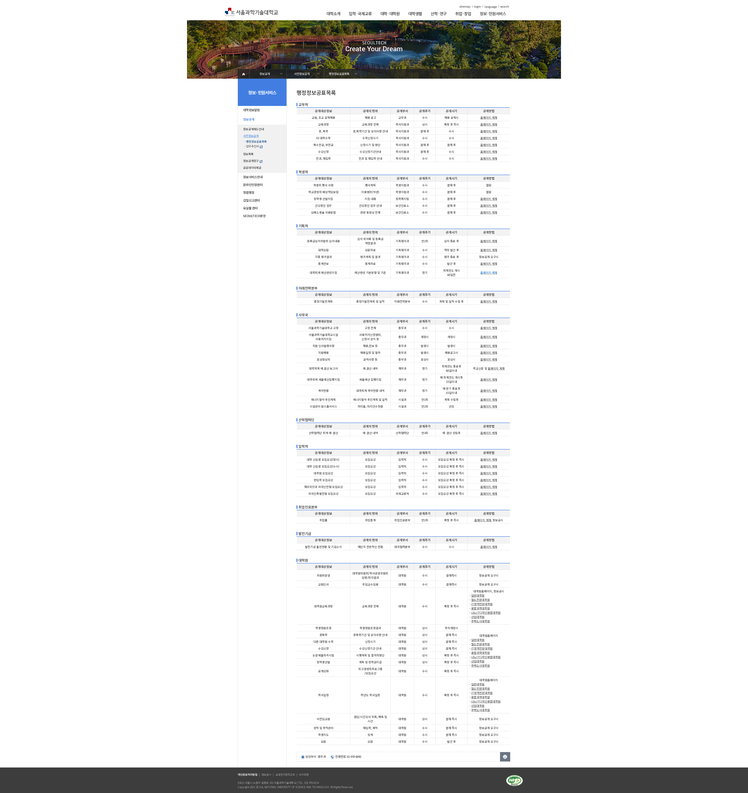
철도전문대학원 (480, 600)
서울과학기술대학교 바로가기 (251, 12)
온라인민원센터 (253, 184)
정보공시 (266, 774)
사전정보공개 (302, 74)
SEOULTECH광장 (254, 215)
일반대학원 (478, 595)
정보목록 (248, 154)
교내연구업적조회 (285, 774)
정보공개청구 (251, 161)
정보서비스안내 (253, 176)
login (477, 6)
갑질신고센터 (251, 200)
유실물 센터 (250, 208)
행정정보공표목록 (339, 74)
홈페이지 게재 (488, 124)
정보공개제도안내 (253, 129)
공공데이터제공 (252, 168)
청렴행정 (248, 192)
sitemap (464, 6)
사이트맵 (304, 774)
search (504, 6)
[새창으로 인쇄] (505, 756)
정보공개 (264, 74)
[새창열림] (514, 781)
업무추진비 (252, 146)
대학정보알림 (251, 109)
